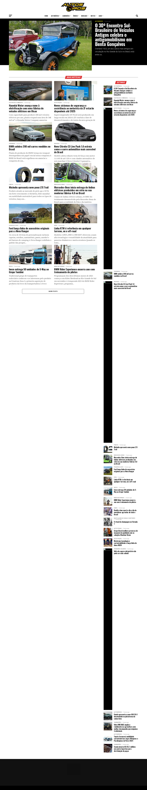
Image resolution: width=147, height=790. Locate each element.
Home (46, 16)
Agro (100, 16)
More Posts (53, 291)
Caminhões (66, 16)
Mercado (84, 16)
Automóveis (55, 16)
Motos (93, 16)
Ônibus (75, 16)
